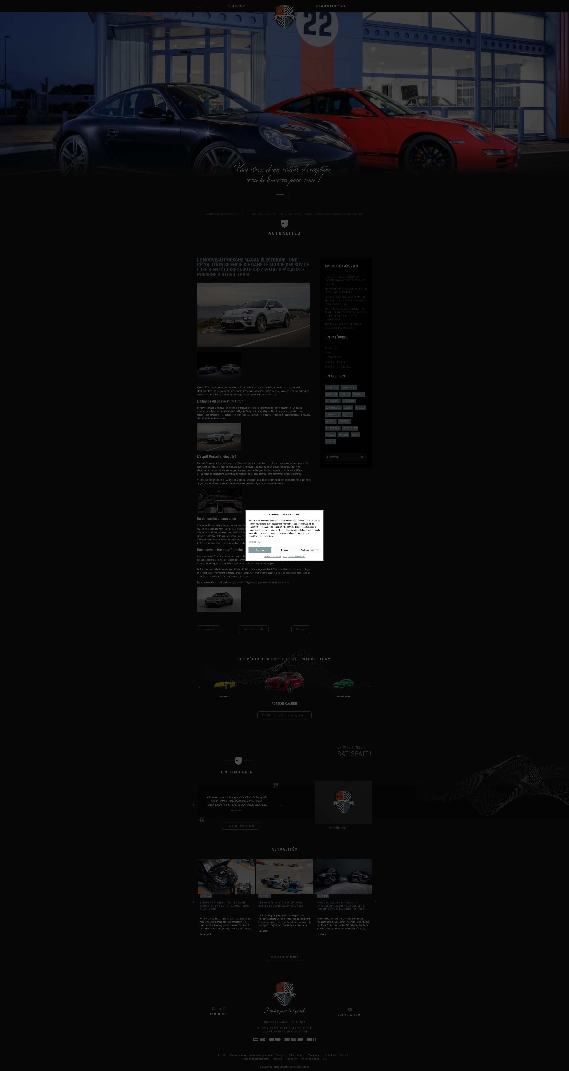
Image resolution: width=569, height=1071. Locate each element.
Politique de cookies (272, 556)
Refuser (284, 550)
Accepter (260, 550)
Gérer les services (255, 542)
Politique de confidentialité (294, 556)
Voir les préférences (309, 550)
